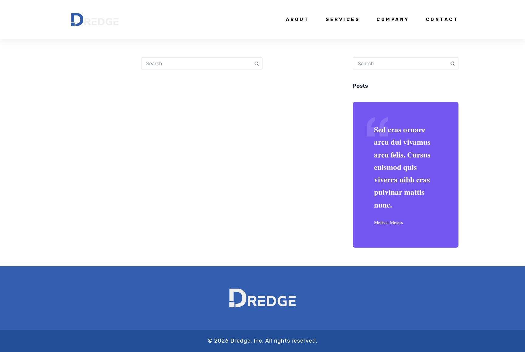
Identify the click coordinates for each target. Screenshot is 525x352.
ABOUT (297, 19)
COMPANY (392, 19)
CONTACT (442, 19)
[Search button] (256, 63)
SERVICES (343, 19)
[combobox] (196, 63)
